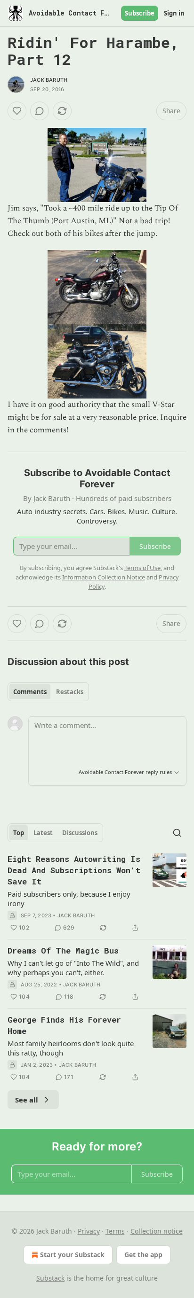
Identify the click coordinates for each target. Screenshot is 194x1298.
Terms (115, 1231)
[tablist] (48, 691)
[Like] (17, 111)
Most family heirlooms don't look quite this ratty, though (71, 1048)
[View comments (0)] (39, 111)
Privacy (89, 1231)
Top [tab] (18, 833)
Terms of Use (142, 567)
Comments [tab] (30, 692)
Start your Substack (72, 1254)
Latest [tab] (43, 833)
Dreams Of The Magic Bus (63, 950)
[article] (97, 893)
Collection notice (156, 1231)
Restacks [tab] (69, 692)
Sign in (174, 13)
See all (26, 1099)
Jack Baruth (48, 80)
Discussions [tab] (79, 833)
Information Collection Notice (103, 577)
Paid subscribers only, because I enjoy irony (69, 898)
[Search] (177, 832)
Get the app (143, 1254)
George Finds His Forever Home (64, 1025)
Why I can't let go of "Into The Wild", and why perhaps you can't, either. (73, 967)
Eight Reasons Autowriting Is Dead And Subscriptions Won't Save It (74, 870)
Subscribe (139, 13)
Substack (50, 1278)
